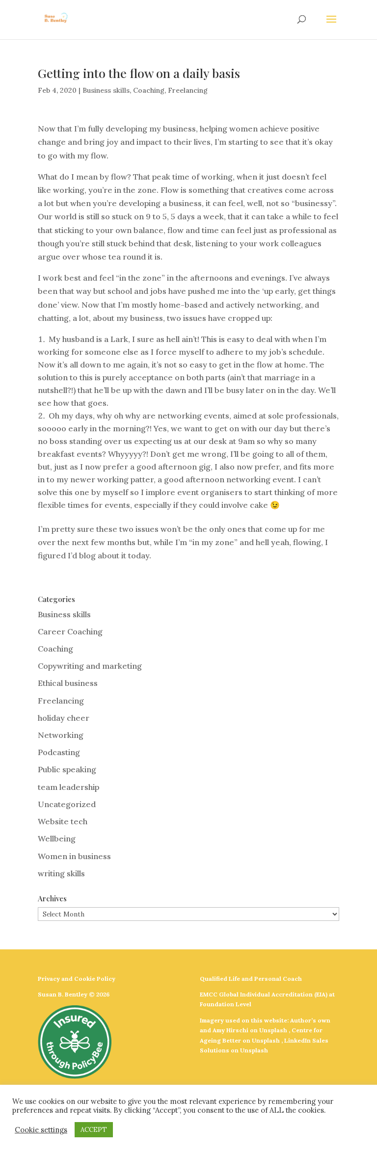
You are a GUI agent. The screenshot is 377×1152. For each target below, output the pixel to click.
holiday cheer (63, 718)
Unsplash (273, 1030)
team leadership (68, 787)
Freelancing (188, 90)
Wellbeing (57, 838)
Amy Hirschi (230, 1030)
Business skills (106, 90)
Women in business (74, 856)
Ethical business (68, 683)
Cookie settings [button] (41, 1130)
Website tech (62, 821)
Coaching (148, 90)
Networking (60, 735)
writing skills (61, 873)
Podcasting (59, 752)
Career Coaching (70, 631)
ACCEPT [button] (94, 1130)
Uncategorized (67, 804)
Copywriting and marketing (90, 666)
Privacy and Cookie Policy (76, 978)
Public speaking (67, 769)
